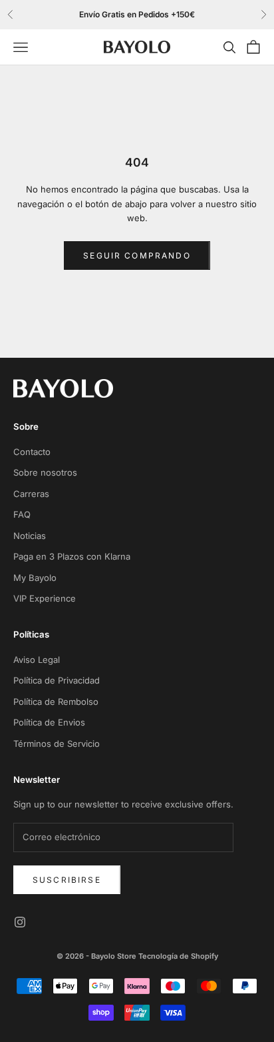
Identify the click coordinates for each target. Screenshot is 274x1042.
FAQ (22, 514)
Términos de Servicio (56, 743)
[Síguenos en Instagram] (20, 922)
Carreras (31, 493)
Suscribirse (67, 880)
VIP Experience (44, 598)
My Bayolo (35, 577)
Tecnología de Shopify (178, 956)
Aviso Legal (36, 659)
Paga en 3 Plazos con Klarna (71, 556)
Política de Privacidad (56, 680)
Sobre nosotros (45, 472)
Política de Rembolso (55, 701)
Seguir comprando (137, 255)
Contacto (32, 451)
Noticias (29, 535)
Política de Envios (49, 722)
